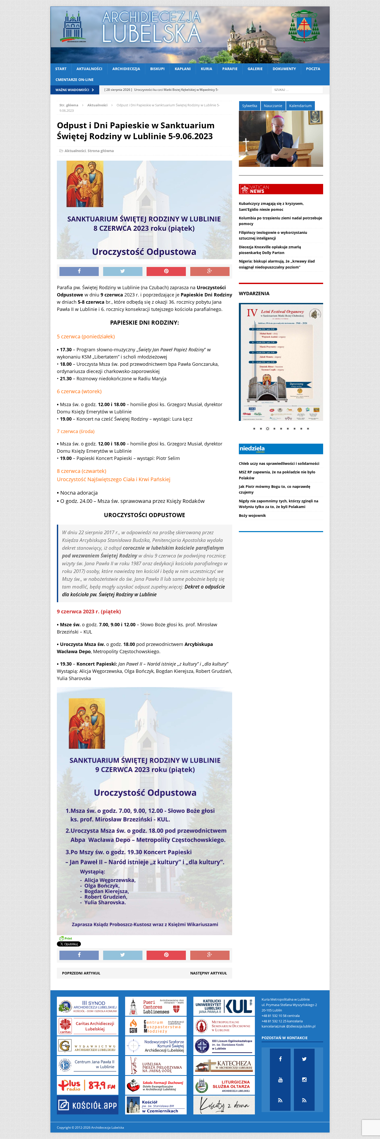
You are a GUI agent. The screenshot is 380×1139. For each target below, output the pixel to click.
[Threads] (304, 1100)
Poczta (313, 68)
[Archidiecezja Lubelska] (190, 34)
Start (60, 68)
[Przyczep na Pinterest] (166, 271)
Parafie (230, 68)
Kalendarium (300, 105)
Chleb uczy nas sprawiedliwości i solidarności (279, 463)
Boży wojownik (252, 515)
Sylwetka (249, 105)
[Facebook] (280, 1059)
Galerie (255, 68)
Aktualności (89, 68)
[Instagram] (304, 1079)
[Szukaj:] (297, 89)
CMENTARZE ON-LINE (75, 79)
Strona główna (101, 150)
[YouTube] (280, 1079)
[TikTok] (280, 1100)
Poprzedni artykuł (81, 973)
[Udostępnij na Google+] (210, 271)
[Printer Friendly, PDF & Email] (65, 938)
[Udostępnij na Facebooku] (79, 271)
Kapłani (183, 68)
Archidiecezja (126, 68)
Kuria (206, 68)
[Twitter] (304, 1059)
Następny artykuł (208, 973)
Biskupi (157, 68)
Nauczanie (273, 105)
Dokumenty (284, 68)
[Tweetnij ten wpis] (122, 271)
